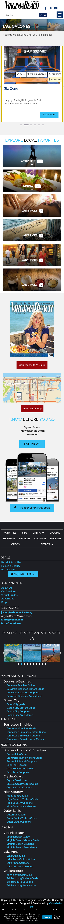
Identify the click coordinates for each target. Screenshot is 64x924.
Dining (28, 185)
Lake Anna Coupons (18, 863)
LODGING (55, 532)
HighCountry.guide (17, 795)
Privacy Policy (57, 917)
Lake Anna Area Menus (20, 866)
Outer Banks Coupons (19, 821)
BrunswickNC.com (17, 754)
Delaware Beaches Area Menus (24, 696)
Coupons (40, 538)
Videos (15, 544)
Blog (4, 602)
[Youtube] (55, 8)
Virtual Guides (9, 595)
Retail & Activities (11, 562)
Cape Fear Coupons (18, 772)
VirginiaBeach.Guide (18, 836)
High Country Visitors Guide (22, 799)
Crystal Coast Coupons (20, 787)
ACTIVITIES (10, 532)
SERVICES (24, 538)
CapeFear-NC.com (17, 765)
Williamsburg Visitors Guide (22, 878)
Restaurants (8, 569)
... (38, 103)
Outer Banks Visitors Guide (22, 818)
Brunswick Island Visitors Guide (24, 757)
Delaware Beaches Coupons (23, 692)
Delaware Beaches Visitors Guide (25, 689)
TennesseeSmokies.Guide (21, 728)
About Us (6, 587)
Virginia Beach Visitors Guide (23, 840)
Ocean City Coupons (18, 711)
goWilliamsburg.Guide (19, 874)
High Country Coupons (20, 802)
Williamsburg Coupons (20, 881)
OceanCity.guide (16, 704)
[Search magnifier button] (45, 15)
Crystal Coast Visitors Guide (22, 784)
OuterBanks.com (16, 814)
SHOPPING (9, 538)
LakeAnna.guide (16, 855)
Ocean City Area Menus (20, 715)
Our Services (8, 591)
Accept (47, 917)
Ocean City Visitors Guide (21, 707)
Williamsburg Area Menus (21, 885)
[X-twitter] (50, 8)
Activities (28, 161)
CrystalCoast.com (17, 780)
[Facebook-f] (45, 8)
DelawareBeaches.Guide (21, 685)
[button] (60, 14)
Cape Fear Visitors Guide (20, 768)
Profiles (55, 538)
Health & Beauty (10, 566)
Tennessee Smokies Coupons (23, 735)
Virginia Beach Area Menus (22, 847)
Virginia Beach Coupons (20, 843)
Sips (24, 532)
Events (45, 544)
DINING (37, 532)
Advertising (7, 598)
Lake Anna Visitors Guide (21, 859)
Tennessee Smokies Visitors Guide (26, 732)
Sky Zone (11, 88)
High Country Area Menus (21, 806)
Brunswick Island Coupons (22, 761)
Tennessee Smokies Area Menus (25, 739)
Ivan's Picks (29, 210)
